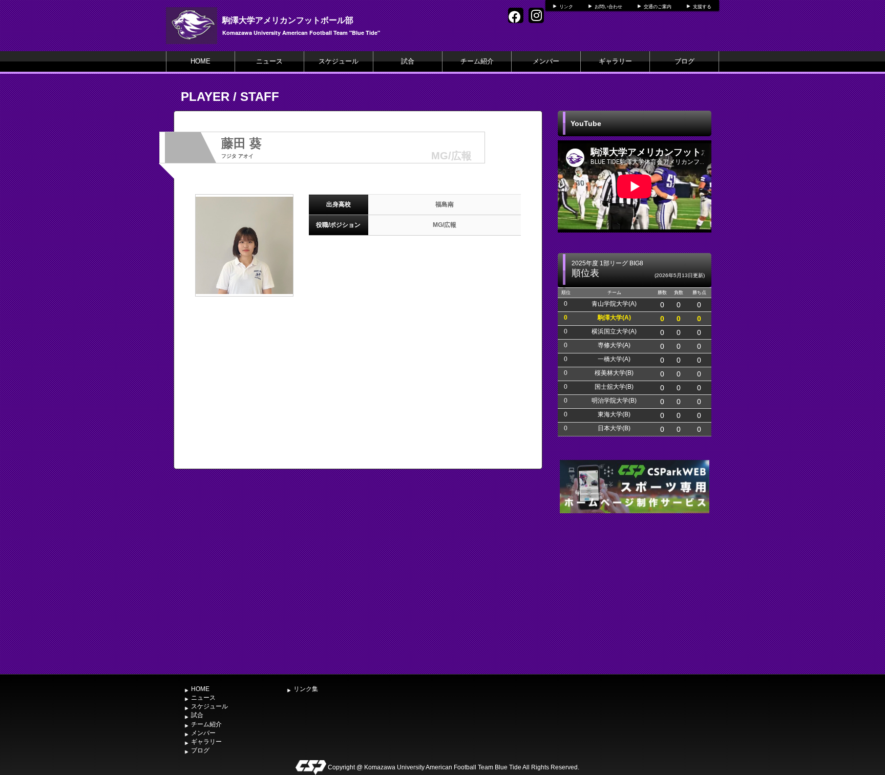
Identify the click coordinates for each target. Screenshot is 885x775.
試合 (407, 61)
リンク (566, 6)
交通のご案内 (657, 6)
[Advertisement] (634, 593)
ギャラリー (615, 61)
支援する (702, 6)
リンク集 (305, 689)
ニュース (269, 61)
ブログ (684, 61)
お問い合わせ (608, 6)
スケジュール (339, 61)
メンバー (546, 61)
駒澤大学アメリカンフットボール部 (287, 20)
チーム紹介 (477, 61)
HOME (200, 61)
